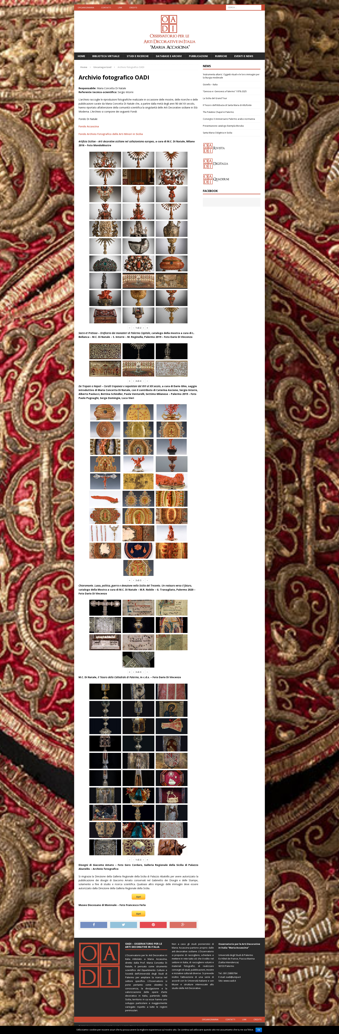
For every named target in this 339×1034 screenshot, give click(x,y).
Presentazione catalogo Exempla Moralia (223, 125)
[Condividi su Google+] (183, 925)
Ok (258, 1030)
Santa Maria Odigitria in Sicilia (217, 132)
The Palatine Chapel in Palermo (218, 112)
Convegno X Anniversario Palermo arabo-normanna (229, 118)
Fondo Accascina (89, 126)
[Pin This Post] (153, 925)
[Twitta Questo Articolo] (123, 925)
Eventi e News (243, 56)
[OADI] (169, 31)
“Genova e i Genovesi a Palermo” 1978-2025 (225, 91)
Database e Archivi (169, 56)
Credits (133, 7)
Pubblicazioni (198, 56)
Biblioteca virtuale (106, 56)
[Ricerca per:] (243, 7)
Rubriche (221, 56)
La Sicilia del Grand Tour (215, 98)
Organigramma (86, 7)
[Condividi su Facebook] (93, 925)
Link (120, 7)
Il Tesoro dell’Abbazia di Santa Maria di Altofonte (227, 105)
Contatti (106, 7)
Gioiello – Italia (210, 84)
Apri (138, 896)
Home (81, 56)
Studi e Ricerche (138, 56)
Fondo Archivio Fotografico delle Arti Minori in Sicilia (111, 134)
